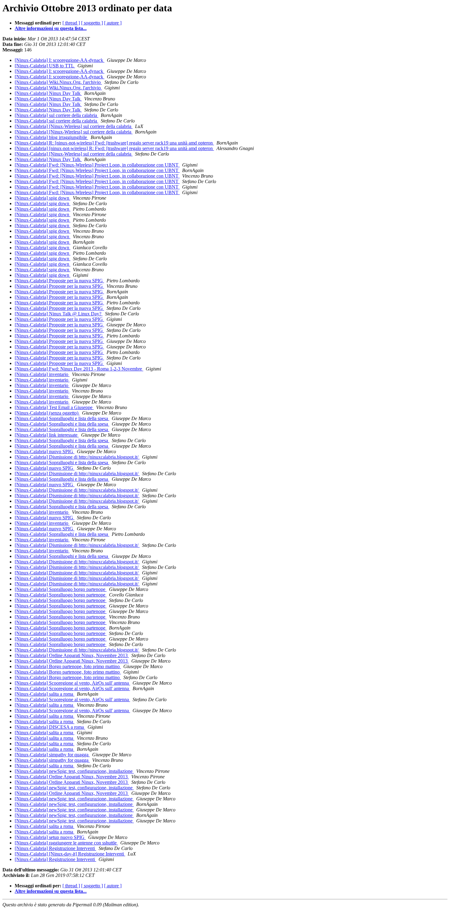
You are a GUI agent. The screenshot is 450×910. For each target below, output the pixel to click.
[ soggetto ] (92, 22)
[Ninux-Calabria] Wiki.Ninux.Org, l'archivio (58, 82)
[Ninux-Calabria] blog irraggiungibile (51, 137)
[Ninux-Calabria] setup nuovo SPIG (50, 837)
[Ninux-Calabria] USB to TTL (45, 65)
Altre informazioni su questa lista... (51, 28)
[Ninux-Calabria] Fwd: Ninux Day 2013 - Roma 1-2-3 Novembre (79, 368)
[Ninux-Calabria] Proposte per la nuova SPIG (59, 280)
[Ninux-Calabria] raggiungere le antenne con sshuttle (66, 842)
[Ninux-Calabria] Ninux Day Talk (48, 93)
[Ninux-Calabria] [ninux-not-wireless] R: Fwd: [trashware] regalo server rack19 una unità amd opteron (114, 148)
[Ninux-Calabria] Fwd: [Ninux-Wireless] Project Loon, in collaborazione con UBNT (97, 164)
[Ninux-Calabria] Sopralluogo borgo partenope (61, 589)
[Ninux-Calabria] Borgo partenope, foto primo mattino (68, 666)
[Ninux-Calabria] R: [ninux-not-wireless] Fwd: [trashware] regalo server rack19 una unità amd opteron (114, 142)
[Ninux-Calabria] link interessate (47, 435)
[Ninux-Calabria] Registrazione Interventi (55, 848)
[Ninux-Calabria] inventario (42, 374)
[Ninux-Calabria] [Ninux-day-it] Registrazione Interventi (70, 853)
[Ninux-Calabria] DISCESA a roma (50, 727)
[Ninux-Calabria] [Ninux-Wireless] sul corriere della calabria (74, 126)
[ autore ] (113, 22)
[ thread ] (71, 22)
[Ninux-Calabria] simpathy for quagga (52, 754)
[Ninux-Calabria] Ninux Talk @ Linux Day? (59, 313)
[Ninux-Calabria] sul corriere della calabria (56, 115)
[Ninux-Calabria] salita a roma (44, 694)
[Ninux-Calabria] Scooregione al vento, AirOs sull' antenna (72, 683)
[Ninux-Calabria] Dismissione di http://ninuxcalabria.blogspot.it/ (77, 457)
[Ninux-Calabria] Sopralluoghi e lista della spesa (62, 418)
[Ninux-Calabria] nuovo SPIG (44, 451)
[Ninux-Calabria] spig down (42, 198)
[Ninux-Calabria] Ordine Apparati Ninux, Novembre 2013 (72, 655)
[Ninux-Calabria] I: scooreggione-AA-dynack (59, 60)
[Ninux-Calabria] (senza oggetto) (47, 413)
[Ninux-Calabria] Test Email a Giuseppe (54, 407)
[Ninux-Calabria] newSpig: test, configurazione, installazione (74, 771)
